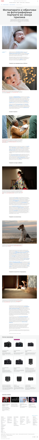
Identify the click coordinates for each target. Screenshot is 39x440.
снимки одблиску (15, 210)
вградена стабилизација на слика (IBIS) (14, 308)
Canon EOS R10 (8, 92)
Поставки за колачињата (9, 435)
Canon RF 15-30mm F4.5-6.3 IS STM (17, 262)
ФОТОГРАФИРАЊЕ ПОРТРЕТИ (5, 403)
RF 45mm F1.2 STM (16, 386)
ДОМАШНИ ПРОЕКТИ (22, 403)
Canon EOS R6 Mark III (24, 202)
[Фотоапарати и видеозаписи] (16, 2)
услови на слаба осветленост (21, 157)
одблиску (20, 158)
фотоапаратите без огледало (17, 97)
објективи (21, 59)
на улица (28, 53)
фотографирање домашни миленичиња (21, 252)
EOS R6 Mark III (4, 351)
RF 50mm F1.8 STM (27, 386)
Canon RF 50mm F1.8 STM (15, 92)
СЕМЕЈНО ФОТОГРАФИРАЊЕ (14, 403)
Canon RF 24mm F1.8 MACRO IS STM (23, 316)
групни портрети (14, 147)
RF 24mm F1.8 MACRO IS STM (6, 386)
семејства (21, 147)
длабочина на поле (26, 107)
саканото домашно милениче (16, 53)
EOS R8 (15, 351)
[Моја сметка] (37, 1)
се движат (16, 251)
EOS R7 (26, 351)
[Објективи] (19, 2)
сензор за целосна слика (16, 200)
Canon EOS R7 (27, 251)
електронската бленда (17, 96)
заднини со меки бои (21, 207)
